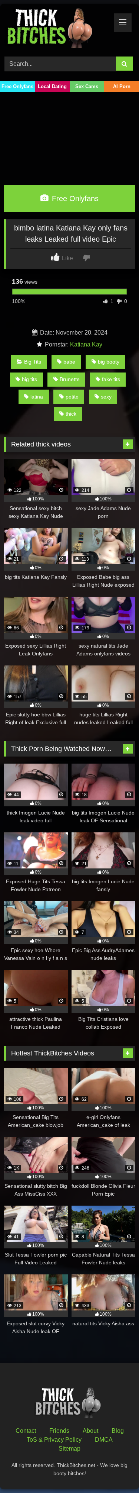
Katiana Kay (86, 344)
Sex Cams (86, 86)
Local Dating (52, 86)
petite (72, 397)
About (90, 1431)
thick (71, 414)
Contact (26, 1431)
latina (36, 397)
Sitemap (69, 1448)
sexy (106, 397)
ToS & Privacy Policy (54, 1439)
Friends (59, 1431)
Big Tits (32, 362)
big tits (29, 379)
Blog (118, 1431)
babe (69, 362)
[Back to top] (116, 1471)
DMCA (104, 1439)
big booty (108, 362)
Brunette (70, 379)
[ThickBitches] (57, 29)
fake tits (111, 379)
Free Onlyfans (17, 86)
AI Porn (121, 86)
